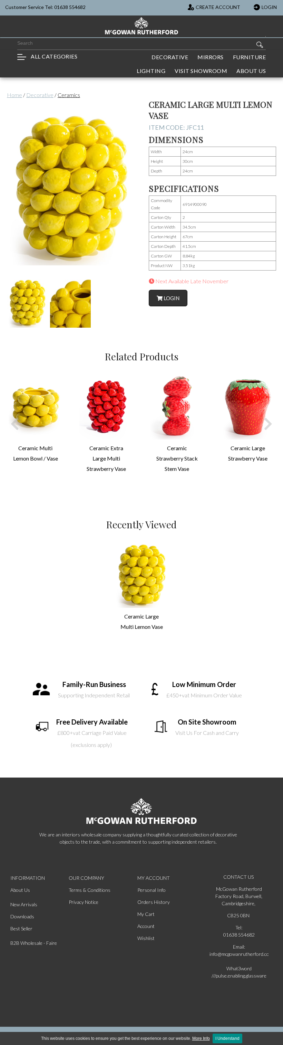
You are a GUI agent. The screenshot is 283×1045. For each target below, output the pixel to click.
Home (14, 95)
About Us (20, 890)
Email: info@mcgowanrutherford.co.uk (239, 950)
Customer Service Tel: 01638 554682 (45, 7)
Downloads (22, 916)
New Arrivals (23, 904)
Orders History (153, 902)
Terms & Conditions (89, 890)
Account (146, 926)
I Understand (227, 1038)
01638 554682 (239, 935)
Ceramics (69, 95)
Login (171, 298)
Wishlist (146, 938)
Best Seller (21, 928)
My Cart (146, 914)
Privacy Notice (83, 902)
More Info (201, 1038)
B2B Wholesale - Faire (33, 943)
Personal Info (151, 890)
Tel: (238, 927)
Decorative (39, 95)
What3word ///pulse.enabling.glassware (239, 972)
